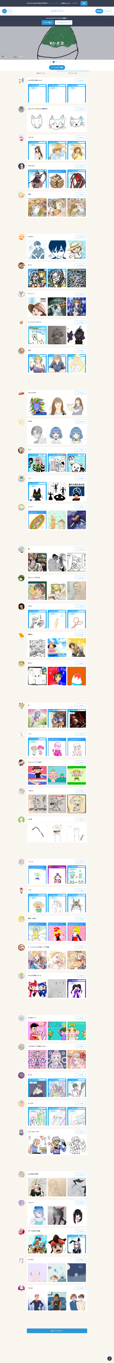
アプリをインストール (63, 22)
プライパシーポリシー (54, 3)
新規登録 (99, 11)
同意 (84, 3)
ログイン (108, 11)
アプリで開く (48, 22)
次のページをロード (57, 1331)
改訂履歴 (74, 3)
